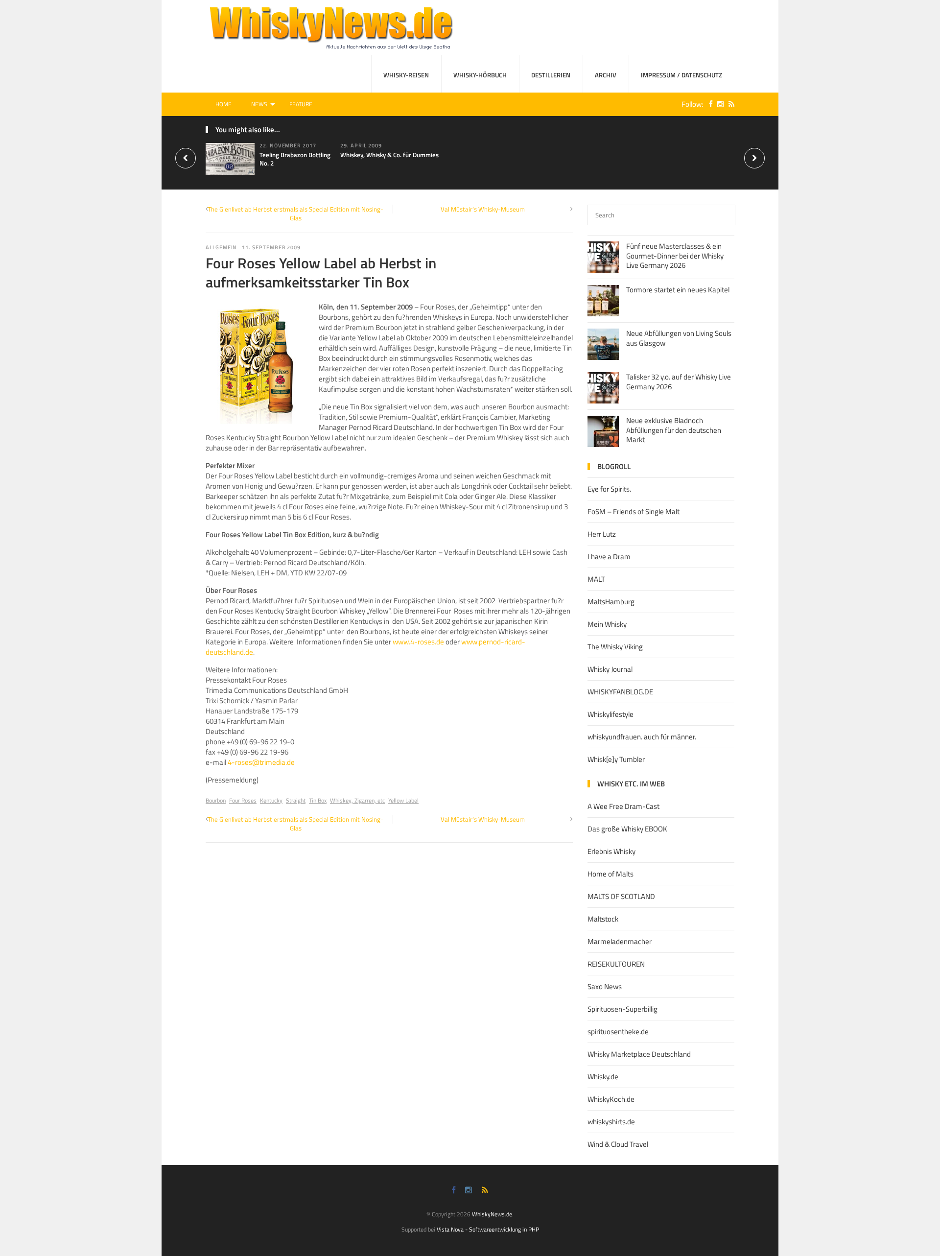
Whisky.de (603, 1076)
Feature (300, 104)
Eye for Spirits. (609, 489)
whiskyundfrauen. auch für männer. (642, 736)
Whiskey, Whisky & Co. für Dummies (389, 155)
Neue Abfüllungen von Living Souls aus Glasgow (678, 338)
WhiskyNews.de (492, 1214)
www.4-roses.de (418, 641)
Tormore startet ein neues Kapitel (677, 289)
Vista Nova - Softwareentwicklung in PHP (488, 1229)
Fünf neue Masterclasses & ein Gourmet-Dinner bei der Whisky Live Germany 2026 (675, 255)
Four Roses (243, 800)
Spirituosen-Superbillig (623, 1009)
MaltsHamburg (611, 601)
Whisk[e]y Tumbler (616, 759)
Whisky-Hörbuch (480, 75)
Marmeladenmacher (620, 941)
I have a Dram (609, 556)
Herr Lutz (602, 534)
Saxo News (605, 986)
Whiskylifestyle (611, 714)
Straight (296, 800)
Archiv (605, 75)
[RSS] (729, 104)
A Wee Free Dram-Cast (623, 806)
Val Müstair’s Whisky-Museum (483, 209)
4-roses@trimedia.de (261, 762)
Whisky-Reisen (406, 75)
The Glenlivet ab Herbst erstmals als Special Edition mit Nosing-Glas (295, 213)
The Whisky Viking (615, 646)
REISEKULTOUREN (616, 964)
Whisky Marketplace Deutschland (639, 1054)
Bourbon (216, 800)
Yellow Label (403, 800)
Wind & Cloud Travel (618, 1144)
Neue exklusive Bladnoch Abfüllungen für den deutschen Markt (673, 430)
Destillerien (550, 75)
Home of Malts (611, 873)
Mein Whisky (607, 624)
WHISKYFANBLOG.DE (620, 691)
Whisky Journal (610, 669)
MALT (596, 579)
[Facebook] (708, 104)
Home (223, 104)
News (259, 104)
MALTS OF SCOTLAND (621, 896)
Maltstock (603, 918)
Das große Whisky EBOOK (627, 828)
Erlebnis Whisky (611, 851)
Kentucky (271, 800)
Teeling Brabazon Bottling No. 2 (294, 159)
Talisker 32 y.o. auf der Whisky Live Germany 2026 (678, 381)
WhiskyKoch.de (611, 1099)
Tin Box (318, 800)
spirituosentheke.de (618, 1031)
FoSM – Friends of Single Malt (634, 511)
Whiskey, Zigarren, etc (357, 800)
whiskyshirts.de (611, 1121)
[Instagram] (718, 104)
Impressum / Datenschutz (681, 75)
